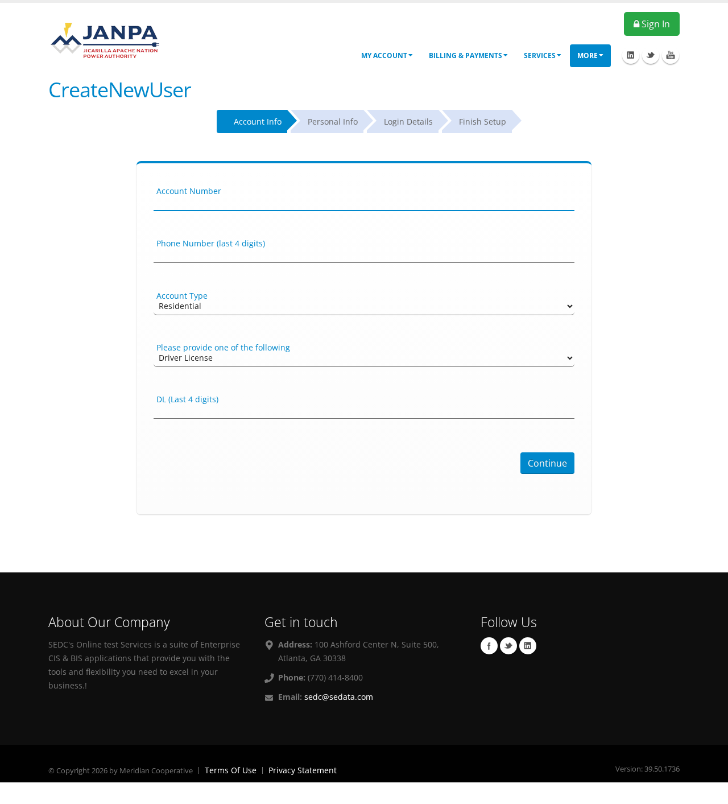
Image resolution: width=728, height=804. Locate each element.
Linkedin (527, 645)
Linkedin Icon (630, 55)
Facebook (489, 645)
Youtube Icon (670, 55)
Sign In (654, 24)
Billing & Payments (465, 55)
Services (540, 55)
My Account (384, 55)
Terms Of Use (231, 770)
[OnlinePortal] (105, 39)
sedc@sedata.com (338, 696)
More (587, 55)
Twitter (508, 645)
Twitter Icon (650, 55)
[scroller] (708, 790)
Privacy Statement (302, 770)
